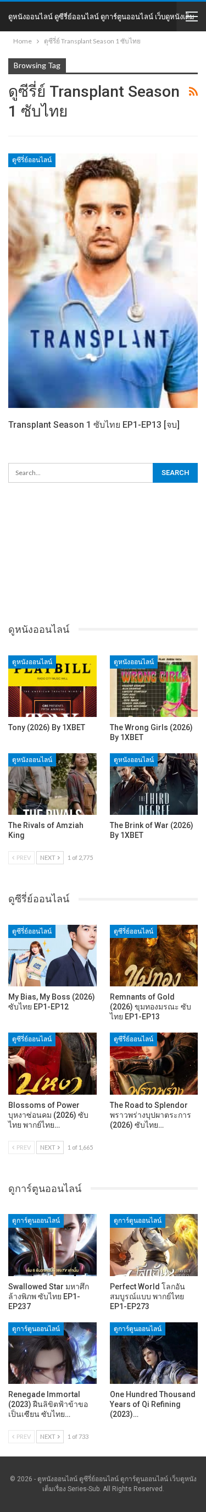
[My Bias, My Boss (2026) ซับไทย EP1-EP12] (52, 955)
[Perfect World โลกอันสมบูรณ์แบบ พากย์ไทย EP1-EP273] (154, 1245)
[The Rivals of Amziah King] (52, 784)
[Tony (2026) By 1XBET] (52, 686)
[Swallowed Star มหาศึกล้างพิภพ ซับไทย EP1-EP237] (52, 1245)
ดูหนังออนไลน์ (32, 662)
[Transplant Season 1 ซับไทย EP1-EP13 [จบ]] (103, 280)
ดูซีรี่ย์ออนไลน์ (32, 160)
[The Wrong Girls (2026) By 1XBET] (154, 686)
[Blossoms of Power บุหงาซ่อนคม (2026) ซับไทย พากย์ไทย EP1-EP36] (52, 1063)
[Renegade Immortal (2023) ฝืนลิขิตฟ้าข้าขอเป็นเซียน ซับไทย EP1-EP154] (52, 1353)
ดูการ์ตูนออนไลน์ (36, 1220)
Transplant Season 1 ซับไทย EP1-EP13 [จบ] (94, 425)
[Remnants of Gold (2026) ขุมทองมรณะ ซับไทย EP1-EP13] (154, 955)
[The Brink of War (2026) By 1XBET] (154, 784)
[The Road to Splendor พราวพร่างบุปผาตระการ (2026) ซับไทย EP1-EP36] (154, 1063)
